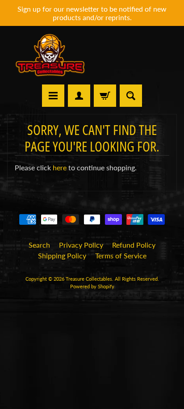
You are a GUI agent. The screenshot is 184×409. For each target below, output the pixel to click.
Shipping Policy (62, 255)
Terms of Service (120, 255)
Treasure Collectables (89, 279)
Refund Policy (133, 244)
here (60, 167)
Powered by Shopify (92, 286)
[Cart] (105, 95)
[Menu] (53, 95)
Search (39, 244)
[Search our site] (131, 95)
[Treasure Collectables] (49, 55)
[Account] (79, 95)
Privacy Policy (81, 244)
